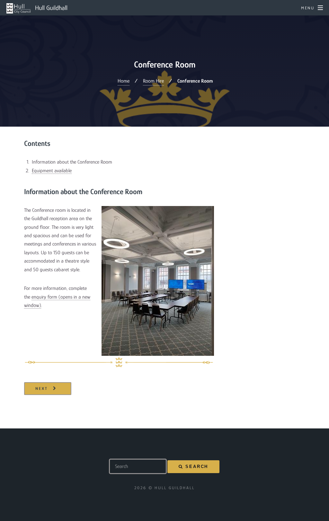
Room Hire (153, 81)
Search (196, 466)
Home (123, 81)
